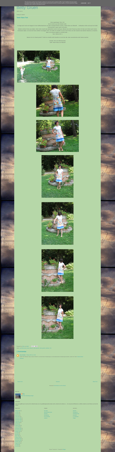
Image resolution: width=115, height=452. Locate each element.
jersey (28, 348)
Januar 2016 (17, 426)
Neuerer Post (20, 381)
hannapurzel (75, 412)
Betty (24, 393)
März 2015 (17, 435)
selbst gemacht (36, 348)
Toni (50, 348)
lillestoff (31, 348)
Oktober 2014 (17, 441)
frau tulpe (46, 410)
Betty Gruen (27, 7)
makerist (45, 418)
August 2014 (17, 443)
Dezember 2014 (18, 438)
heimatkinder (46, 415)
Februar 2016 (17, 425)
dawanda (45, 413)
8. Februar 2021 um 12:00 (31, 354)
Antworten (22, 358)
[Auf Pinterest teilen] (37, 346)
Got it (89, 3)
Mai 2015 (17, 434)
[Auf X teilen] (34, 346)
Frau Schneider (47, 416)
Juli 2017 (17, 412)
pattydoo (74, 410)
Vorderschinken (80, 356)
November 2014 (18, 440)
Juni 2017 (17, 413)
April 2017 (17, 415)
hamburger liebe (76, 413)
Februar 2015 (17, 437)
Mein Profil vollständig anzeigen (27, 395)
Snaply (74, 418)
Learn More (83, 3)
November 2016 (18, 419)
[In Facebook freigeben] (35, 346)
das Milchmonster (23, 348)
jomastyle (75, 415)
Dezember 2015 (18, 428)
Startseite (58, 381)
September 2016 (18, 421)
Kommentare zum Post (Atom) (60, 385)
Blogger (64, 449)
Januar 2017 (17, 416)
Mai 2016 (17, 424)
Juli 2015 (17, 432)
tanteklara (47, 348)
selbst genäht (42, 348)
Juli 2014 (17, 444)
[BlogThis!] (33, 346)
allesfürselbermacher (48, 412)
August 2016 (17, 422)
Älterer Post (95, 381)
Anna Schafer (22, 354)
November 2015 (18, 429)
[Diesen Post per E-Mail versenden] (32, 346)
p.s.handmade (75, 416)
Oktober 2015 (17, 431)
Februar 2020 (17, 410)
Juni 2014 (17, 446)
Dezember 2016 (18, 418)
